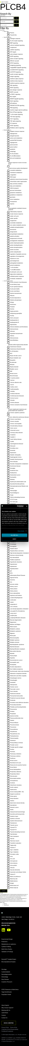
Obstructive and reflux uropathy (18, 675)
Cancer (12, 384)
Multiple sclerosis (14, 642)
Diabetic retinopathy (15, 455)
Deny (14, 539)
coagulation (13, 174)
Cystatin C (13, 437)
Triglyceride (13, 845)
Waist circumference (15, 876)
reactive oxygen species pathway (19, 110)
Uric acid (12, 858)
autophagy (13, 151)
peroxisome (13, 229)
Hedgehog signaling (15, 65)
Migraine (12, 633)
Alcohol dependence (15, 297)
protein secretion (14, 249)
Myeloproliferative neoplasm (17, 649)
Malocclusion (13, 626)
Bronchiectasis (14, 375)
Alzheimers (13, 304)
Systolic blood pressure (16, 820)
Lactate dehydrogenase (16, 597)
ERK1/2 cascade (14, 61)
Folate (11, 495)
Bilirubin (12, 364)
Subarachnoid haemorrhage (17, 811)
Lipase (12, 602)
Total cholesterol (14, 836)
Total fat (12, 838)
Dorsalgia (12, 468)
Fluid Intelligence (14, 492)
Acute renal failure (15, 291)
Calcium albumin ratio (16, 382)
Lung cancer (13, 613)
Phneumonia (13, 709)
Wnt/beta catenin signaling (17, 127)
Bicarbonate (13, 362)
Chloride (12, 400)
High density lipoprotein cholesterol (19, 553)
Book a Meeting (9, 1023)
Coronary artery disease (16, 432)
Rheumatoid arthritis (15, 778)
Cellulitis (12, 391)
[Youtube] (9, 930)
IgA (11, 571)
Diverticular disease (15, 466)
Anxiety (12, 315)
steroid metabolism (15, 265)
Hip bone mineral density (16, 555)
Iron (11, 582)
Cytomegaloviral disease (16, 443)
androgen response (15, 38)
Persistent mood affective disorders (19, 702)
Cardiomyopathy (14, 389)
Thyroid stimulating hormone (17, 832)
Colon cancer (13, 428)
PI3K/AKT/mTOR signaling (17, 105)
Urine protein (13, 865)
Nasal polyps (13, 655)
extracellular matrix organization (18, 181)
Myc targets (13, 96)
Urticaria (12, 867)
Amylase (12, 306)
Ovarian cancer (14, 687)
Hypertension (13, 564)
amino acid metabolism (16, 138)
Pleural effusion (14, 722)
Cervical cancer (14, 398)
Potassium (13, 740)
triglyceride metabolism (16, 274)
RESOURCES (6, 999)
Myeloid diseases (14, 646)
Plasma (12, 32)
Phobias (12, 711)
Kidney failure (13, 588)
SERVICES (5, 936)
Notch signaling (14, 101)
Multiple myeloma (14, 640)
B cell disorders (14, 351)
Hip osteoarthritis (14, 557)
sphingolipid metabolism (16, 263)
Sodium (12, 800)
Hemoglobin (13, 546)
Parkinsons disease (15, 693)
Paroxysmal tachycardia (16, 695)
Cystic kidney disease (16, 439)
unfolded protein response (17, 276)
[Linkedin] (3, 930)
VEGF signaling (14, 125)
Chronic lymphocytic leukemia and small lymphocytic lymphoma (17, 410)
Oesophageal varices (15, 678)
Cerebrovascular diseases (17, 395)
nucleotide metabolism (16, 222)
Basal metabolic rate (15, 358)
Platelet (12, 720)
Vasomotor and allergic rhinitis (18, 872)
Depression (13, 452)
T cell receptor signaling (16, 114)
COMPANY (5, 1002)
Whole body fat (14, 887)
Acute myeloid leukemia (16, 286)
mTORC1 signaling (15, 94)
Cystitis (12, 441)
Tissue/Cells (13, 35)
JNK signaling (13, 85)
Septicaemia (13, 789)
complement (13, 47)
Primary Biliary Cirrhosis (16, 742)
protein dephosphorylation (17, 243)
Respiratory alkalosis (15, 771)
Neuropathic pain (14, 662)
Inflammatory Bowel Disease (17, 575)
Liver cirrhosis (13, 606)
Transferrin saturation (15, 843)
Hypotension (13, 566)
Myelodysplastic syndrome (17, 644)
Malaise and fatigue (15, 624)
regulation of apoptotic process (18, 254)
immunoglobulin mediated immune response (17, 209)
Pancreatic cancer (15, 689)
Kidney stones (14, 591)
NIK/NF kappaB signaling (16, 98)
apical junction (14, 144)
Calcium (12, 380)
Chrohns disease (14, 402)
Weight (12, 883)
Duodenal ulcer (14, 470)
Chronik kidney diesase (16, 426)
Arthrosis (12, 331)
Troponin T (13, 847)
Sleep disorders (14, 798)
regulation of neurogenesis (17, 256)
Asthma (12, 335)
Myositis (12, 653)
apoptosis (12, 149)
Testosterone (13, 823)
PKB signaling (14, 107)
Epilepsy (12, 479)
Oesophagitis (13, 680)
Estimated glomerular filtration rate (19, 486)
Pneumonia (13, 727)
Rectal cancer (13, 760)
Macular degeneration (16, 620)
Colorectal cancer (14, 430)
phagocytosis (13, 231)
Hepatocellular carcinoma (17, 550)
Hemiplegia (13, 544)
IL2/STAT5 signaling (15, 72)
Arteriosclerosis (14, 329)
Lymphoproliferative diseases (17, 617)
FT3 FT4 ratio (13, 499)
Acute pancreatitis (14, 289)
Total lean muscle (14, 840)
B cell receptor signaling (16, 40)
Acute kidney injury (15, 284)
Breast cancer (13, 373)
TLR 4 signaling (14, 119)
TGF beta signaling (15, 116)
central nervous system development (17, 168)
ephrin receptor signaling (16, 58)
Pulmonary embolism (15, 753)
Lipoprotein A (13, 604)
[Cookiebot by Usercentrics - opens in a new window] (17, 506)
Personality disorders (15, 704)
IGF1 (11, 573)
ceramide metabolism (15, 170)
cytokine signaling (15, 49)
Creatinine (13, 434)
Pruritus (12, 749)
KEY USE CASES (7, 986)
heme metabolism (14, 199)
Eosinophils (13, 477)
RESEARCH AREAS (8, 966)
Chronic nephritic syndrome (17, 412)
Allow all (14, 535)
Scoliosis (12, 782)
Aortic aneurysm (14, 318)
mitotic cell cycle (14, 216)
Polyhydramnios (14, 736)
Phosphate (13, 713)
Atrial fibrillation (14, 340)
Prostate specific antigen (16, 747)
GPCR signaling (14, 63)
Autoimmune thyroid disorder (17, 349)
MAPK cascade (14, 92)
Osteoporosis (13, 684)
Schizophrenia (14, 780)
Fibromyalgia (13, 490)
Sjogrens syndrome (15, 794)
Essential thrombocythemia (17, 484)
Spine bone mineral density (17, 803)
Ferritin (12, 488)
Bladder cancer (14, 369)
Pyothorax (12, 758)
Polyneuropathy (14, 738)
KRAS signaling (14, 87)
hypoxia (12, 203)
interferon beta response (16, 81)
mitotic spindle (14, 218)
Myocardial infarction (15, 651)
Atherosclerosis (14, 338)
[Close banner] (26, 506)
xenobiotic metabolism (16, 278)
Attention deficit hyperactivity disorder (18, 344)
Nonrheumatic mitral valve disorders (19, 671)
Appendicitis (13, 324)
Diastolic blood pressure (16, 459)
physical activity (14, 716)
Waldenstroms (14, 881)
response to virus (14, 258)
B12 (11, 353)
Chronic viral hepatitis (15, 423)
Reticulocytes (13, 776)
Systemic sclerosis (15, 818)
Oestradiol (12, 682)
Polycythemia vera (15, 733)
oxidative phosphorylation (17, 227)
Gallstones (13, 504)
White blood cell (14, 885)
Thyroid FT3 (13, 827)
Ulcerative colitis (14, 854)
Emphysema (13, 472)
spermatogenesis (14, 260)
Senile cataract (14, 787)
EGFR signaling (14, 56)
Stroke (11, 809)
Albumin (12, 295)
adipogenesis (13, 133)
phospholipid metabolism (16, 234)
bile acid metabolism (15, 158)
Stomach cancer (14, 807)
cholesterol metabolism (16, 172)
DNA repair (13, 177)
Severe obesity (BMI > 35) (17, 791)
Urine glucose (13, 861)
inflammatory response (16, 211)
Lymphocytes (13, 615)
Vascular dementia (15, 869)
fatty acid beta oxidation (16, 183)
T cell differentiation (15, 269)
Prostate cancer (14, 745)
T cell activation (14, 267)
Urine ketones (13, 863)
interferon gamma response (17, 83)
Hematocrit (13, 542)
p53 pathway (13, 103)
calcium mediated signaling (17, 45)
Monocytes (13, 635)
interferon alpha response (16, 78)
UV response (13, 123)
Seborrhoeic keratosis (16, 785)
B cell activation (14, 153)
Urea (11, 856)
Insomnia (12, 579)
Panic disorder (14, 691)
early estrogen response (16, 54)
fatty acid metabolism (15, 186)
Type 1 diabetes (14, 849)
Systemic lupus (14, 816)
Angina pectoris (14, 311)
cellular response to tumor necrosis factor (17, 163)
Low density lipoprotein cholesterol (19, 608)
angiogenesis (13, 142)
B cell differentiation (15, 156)
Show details (21, 531)
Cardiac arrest (13, 387)
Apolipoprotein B (14, 322)
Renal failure (13, 767)
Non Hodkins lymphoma (16, 669)
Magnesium (13, 622)
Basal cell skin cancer (16, 355)
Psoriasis (12, 751)
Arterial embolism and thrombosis (19, 326)
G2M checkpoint (14, 188)
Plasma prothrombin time (16, 718)
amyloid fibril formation (16, 140)
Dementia (12, 450)
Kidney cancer (14, 586)
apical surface (13, 147)
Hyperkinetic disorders (16, 562)
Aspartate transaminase (16, 333)
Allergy (12, 302)
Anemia (12, 309)
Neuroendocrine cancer (16, 660)
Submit (3, 890)
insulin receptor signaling (16, 74)
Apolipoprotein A (14, 320)
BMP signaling (14, 43)
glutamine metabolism (16, 192)
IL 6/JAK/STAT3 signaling (16, 69)
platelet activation (14, 236)
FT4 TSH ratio (14, 501)
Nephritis (12, 658)
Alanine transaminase (16, 293)
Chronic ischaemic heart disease (18, 404)
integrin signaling (14, 76)
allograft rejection (14, 135)
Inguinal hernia (14, 577)
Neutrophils (13, 664)
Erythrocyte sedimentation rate (18, 481)
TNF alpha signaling (15, 121)
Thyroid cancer (14, 825)
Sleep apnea (13, 796)
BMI (11, 371)
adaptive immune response (17, 131)
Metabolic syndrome (15, 631)
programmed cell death (16, 238)
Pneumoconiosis (14, 724)
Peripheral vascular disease (17, 698)
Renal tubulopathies (15, 769)
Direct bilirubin (14, 461)
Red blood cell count (15, 762)
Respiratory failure (15, 774)
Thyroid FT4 (13, 829)
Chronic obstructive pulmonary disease (18, 417)
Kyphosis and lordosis (16, 595)
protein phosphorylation (16, 247)
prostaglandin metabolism (17, 240)
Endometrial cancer (15, 475)
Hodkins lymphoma (15, 559)
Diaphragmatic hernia (15, 457)
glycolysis (12, 197)
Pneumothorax (14, 729)
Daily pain (12, 446)
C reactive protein (14, 378)
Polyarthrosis (13, 731)
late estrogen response (16, 90)
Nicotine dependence (15, 666)
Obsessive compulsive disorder (18, 673)
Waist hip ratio (13, 878)
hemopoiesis (13, 201)
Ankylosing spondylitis (16, 313)
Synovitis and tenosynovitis (17, 814)
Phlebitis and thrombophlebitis (18, 707)
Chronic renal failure (15, 419)
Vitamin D (12, 874)
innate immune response (16, 214)
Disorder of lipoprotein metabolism (19, 463)
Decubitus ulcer (14, 448)
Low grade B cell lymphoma (17, 611)
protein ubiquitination (15, 251)
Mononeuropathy (14, 637)
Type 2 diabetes (14, 852)
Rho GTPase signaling (16, 112)
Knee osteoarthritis (15, 593)
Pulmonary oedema (15, 756)
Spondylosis (13, 805)
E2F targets (13, 52)
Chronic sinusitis (14, 421)
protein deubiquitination (16, 245)
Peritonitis (12, 700)
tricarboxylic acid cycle (16, 272)
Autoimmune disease (15, 346)
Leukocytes (13, 600)
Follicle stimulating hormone (17, 497)
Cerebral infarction (15, 393)
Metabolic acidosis (15, 629)
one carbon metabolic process (18, 225)
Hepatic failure (14, 548)
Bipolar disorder (14, 366)
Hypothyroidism (14, 568)
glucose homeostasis (15, 190)
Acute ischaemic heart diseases (18, 282)
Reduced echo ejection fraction (18, 765)
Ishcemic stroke (14, 584)
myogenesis (13, 220)
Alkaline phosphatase (15, 300)
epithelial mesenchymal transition (19, 179)
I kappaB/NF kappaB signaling (18, 67)
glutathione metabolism (16, 195)
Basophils (12, 360)
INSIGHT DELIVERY (8, 956)
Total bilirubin (13, 834)
